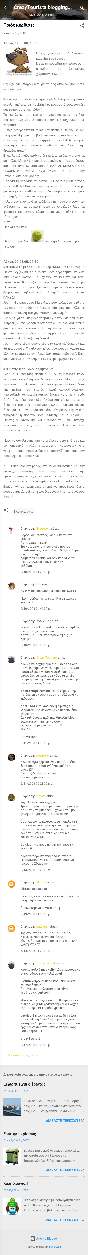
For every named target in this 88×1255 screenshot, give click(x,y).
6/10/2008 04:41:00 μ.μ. (37, 609)
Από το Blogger (46, 1239)
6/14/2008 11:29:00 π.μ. (37, 951)
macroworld (55, 1246)
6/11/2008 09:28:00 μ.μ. (37, 784)
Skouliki (41, 882)
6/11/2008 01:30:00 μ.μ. (37, 743)
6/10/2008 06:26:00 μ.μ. (37, 645)
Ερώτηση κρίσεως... (21, 1134)
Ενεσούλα (43, 529)
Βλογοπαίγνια (23, 512)
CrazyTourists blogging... (43, 7)
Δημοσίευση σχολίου (23, 1055)
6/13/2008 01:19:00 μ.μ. (37, 914)
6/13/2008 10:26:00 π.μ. (37, 870)
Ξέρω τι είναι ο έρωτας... (26, 1084)
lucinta (40, 796)
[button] (82, 26)
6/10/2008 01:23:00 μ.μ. (37, 572)
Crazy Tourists (46, 658)
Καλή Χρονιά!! (15, 1183)
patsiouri (42, 927)
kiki (38, 584)
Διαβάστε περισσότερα (65, 1121)
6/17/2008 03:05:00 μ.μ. (37, 1045)
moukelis (42, 755)
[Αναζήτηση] (82, 8)
